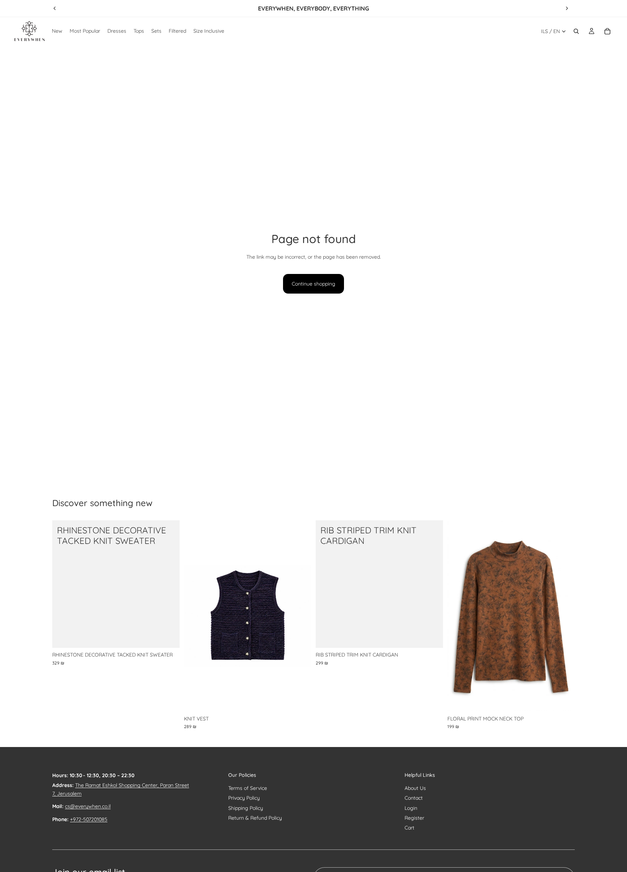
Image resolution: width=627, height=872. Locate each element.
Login (411, 808)
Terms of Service (247, 788)
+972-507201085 (88, 819)
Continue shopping (313, 283)
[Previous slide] (55, 8)
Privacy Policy (244, 798)
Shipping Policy (245, 808)
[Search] (576, 31)
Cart (409, 827)
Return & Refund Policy (255, 818)
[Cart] (607, 31)
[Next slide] (567, 8)
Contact (414, 798)
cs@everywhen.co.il (88, 806)
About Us (415, 788)
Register (414, 818)
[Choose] (168, 636)
